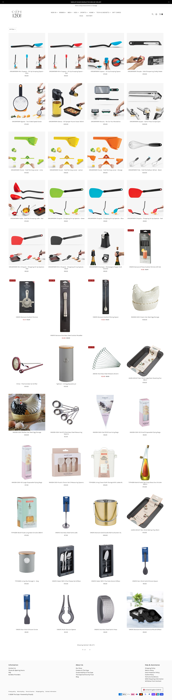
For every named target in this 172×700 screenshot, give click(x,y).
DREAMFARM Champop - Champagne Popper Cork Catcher (105, 267)
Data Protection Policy (152, 672)
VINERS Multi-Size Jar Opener (66, 629)
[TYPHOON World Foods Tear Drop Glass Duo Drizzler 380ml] (145, 462)
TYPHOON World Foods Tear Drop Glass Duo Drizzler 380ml (145, 483)
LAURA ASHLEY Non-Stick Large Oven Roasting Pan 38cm (145, 379)
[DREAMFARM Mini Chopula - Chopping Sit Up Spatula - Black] (66, 246)
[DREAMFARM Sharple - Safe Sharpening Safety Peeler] (145, 51)
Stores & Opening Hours (17, 670)
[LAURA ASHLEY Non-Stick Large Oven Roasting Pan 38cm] (145, 360)
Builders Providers (14, 674)
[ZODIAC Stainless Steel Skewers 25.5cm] (105, 358)
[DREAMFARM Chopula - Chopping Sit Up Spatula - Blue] (105, 198)
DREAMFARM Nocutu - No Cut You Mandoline (105, 121)
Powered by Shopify (27, 694)
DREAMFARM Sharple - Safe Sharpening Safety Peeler (145, 71)
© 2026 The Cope (14, 694)
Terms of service (30, 691)
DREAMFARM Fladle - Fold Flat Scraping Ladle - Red (26, 218)
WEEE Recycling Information (154, 679)
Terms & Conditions (151, 677)
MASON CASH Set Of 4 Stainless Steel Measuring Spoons (66, 433)
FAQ (10, 672)
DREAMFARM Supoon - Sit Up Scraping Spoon (106, 71)
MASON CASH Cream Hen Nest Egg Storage (145, 317)
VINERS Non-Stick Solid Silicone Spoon (145, 581)
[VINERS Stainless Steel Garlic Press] (105, 609)
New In (53, 12)
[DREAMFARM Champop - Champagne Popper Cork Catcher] (105, 246)
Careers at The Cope (82, 670)
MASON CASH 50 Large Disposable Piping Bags (27, 482)
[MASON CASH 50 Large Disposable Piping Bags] (27, 462)
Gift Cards (116, 12)
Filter (12, 29)
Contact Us (12, 668)
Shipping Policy (150, 668)
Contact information (50, 691)
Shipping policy (40, 691)
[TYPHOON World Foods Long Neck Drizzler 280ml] (27, 512)
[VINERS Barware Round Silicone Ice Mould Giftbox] (145, 609)
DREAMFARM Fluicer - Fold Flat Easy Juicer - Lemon (66, 170)
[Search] (152, 14)
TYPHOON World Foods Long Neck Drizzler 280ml (27, 532)
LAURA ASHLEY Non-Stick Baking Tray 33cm (145, 530)
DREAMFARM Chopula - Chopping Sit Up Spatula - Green (66, 218)
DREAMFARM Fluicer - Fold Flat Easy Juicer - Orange (105, 170)
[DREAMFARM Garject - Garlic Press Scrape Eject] (145, 101)
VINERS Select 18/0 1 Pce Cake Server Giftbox (105, 581)
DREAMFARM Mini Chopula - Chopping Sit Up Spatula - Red (27, 267)
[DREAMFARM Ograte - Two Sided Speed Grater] (27, 101)
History (89, 16)
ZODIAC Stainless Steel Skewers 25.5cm (106, 374)
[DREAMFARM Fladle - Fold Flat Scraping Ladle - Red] (27, 198)
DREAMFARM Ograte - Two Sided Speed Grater (27, 121)
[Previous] (3, 2)
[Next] (169, 2)
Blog (77, 677)
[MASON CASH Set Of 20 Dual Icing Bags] (105, 412)
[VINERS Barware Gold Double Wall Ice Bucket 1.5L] (105, 512)
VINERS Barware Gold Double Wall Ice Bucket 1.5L (105, 532)
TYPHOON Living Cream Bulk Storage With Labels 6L (105, 482)
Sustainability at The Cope (84, 672)
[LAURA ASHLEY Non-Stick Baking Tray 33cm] (145, 511)
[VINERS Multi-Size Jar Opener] (66, 609)
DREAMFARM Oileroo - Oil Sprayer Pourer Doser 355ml (66, 121)
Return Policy (149, 670)
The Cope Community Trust (85, 674)
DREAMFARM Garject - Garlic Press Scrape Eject (145, 121)
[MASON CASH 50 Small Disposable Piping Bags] (145, 412)
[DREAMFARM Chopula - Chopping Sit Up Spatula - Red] (145, 198)
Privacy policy (12, 691)
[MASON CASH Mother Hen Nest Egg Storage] (27, 412)
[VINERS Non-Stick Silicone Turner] (27, 609)
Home (91, 12)
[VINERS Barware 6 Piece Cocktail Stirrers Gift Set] (145, 246)
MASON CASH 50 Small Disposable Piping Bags (145, 432)
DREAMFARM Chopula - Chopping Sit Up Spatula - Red (145, 218)
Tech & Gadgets (102, 12)
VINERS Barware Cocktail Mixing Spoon (106, 317)
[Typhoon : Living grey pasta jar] (66, 363)
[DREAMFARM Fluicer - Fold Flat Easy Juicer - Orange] (105, 150)
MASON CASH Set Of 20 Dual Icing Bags (106, 432)
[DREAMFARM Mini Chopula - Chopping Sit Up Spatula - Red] (27, 246)
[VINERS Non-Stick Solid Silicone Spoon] (145, 561)
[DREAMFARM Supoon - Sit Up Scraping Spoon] (105, 51)
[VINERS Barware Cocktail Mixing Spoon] (105, 297)
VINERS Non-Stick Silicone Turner (27, 629)
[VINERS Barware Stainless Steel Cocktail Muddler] (66, 306)
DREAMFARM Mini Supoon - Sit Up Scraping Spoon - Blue (27, 72)
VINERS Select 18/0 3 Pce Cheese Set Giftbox (66, 581)
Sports (83, 12)
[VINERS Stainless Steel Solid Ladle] (66, 512)
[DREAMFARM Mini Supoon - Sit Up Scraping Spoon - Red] (66, 51)
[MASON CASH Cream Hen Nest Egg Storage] (145, 297)
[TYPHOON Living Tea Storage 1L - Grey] (27, 561)
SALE (81, 16)
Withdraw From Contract (153, 681)
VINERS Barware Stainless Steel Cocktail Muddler (66, 335)
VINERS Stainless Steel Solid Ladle (66, 532)
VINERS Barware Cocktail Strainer (27, 317)
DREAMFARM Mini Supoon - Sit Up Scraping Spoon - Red (66, 72)
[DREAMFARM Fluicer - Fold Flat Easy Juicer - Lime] (27, 150)
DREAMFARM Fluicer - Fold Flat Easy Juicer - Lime (27, 170)
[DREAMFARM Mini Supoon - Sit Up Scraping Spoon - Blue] (27, 51)
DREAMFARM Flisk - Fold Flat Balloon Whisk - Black (145, 170)
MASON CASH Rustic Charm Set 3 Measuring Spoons (66, 482)
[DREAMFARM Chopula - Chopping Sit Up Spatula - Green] (66, 198)
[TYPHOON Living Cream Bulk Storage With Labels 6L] (105, 462)
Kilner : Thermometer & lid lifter (26, 384)
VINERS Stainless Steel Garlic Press (105, 629)
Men (69, 12)
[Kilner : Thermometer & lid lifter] (27, 363)
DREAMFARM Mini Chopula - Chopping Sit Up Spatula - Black (66, 267)
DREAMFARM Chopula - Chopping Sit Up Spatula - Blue (106, 218)
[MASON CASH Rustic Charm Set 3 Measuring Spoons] (66, 462)
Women (62, 12)
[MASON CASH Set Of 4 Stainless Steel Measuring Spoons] (66, 412)
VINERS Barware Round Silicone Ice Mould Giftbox (145, 629)
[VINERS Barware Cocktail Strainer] (27, 297)
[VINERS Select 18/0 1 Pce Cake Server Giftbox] (105, 561)
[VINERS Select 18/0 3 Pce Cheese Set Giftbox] (66, 561)
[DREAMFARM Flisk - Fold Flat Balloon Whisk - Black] (145, 150)
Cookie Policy (149, 674)
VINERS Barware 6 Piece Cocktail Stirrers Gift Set (145, 267)
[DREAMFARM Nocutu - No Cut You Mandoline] (105, 101)
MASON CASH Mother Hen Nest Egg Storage (27, 432)
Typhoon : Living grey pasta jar (66, 384)
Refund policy (20, 691)
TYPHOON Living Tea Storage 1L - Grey (27, 581)
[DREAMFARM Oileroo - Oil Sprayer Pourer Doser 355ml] (66, 101)
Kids (75, 12)
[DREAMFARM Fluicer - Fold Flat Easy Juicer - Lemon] (66, 150)
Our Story (79, 668)
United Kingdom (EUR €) (153, 690)
